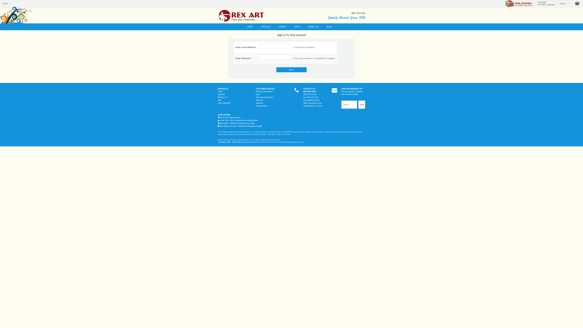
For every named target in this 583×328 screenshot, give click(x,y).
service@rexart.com (311, 100)
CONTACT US (309, 89)
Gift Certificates (224, 103)
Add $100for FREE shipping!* (546, 3)
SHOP (250, 27)
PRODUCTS (223, 89)
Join (362, 105)
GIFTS (297, 27)
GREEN (282, 27)
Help (258, 94)
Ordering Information (264, 92)
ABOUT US (313, 27)
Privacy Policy (261, 106)
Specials (221, 94)
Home (220, 92)
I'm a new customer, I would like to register (314, 58)
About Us (259, 100)
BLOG (329, 27)
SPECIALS (266, 27)
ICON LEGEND (224, 115)
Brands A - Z (223, 97)
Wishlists (259, 103)
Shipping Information (264, 97)
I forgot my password (304, 47)
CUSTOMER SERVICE (265, 89)
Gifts (220, 100)
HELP (5, 3)
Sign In (563, 3)
